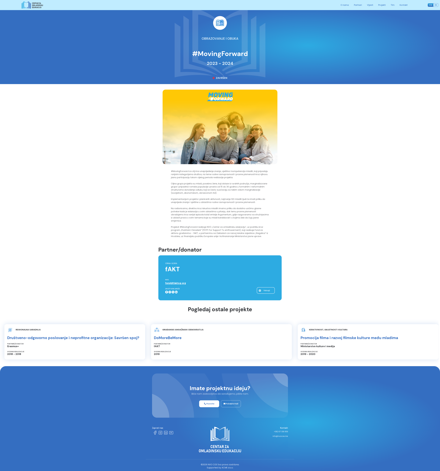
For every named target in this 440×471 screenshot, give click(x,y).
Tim (393, 5)
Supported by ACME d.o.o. (220, 467)
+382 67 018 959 (281, 431)
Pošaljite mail (231, 403)
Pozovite (210, 403)
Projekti (382, 5)
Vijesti (370, 5)
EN (436, 5)
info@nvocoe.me (280, 436)
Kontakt (404, 5)
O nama (345, 5)
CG (430, 5)
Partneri (358, 5)
